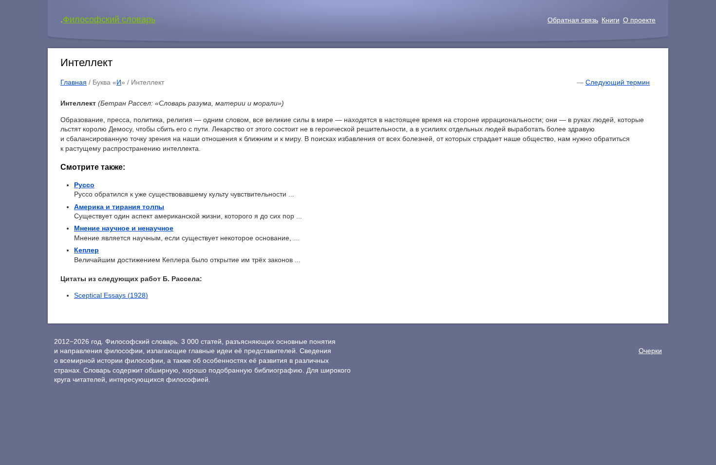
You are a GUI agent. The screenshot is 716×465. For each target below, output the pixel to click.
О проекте (639, 20)
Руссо (84, 185)
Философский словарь (109, 19)
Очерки (650, 351)
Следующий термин (617, 82)
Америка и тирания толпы (119, 207)
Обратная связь (572, 20)
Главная (73, 82)
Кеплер (86, 250)
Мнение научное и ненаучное (123, 228)
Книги (611, 20)
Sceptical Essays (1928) (111, 295)
